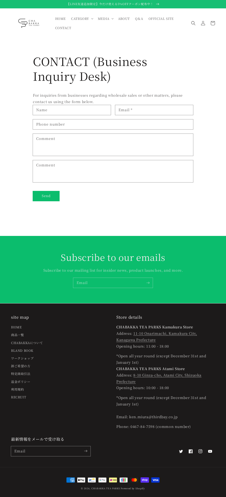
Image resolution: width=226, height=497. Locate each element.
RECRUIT (18, 397)
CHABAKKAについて (27, 343)
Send (46, 195)
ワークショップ (22, 358)
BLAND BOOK (22, 350)
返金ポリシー (20, 381)
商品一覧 (17, 335)
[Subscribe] (148, 283)
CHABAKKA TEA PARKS (105, 488)
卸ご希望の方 (20, 366)
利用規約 (17, 389)
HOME (16, 327)
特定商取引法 (20, 373)
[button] (193, 23)
